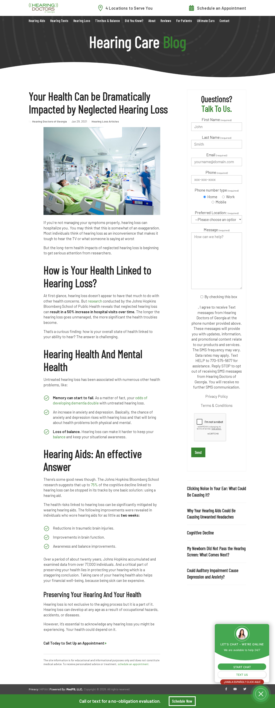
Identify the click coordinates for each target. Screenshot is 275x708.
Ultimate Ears (206, 21)
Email (216, 154)
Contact (225, 21)
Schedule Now (182, 701)
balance (59, 436)
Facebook (226, 689)
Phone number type (217, 190)
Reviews (166, 21)
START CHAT (242, 667)
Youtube (235, 689)
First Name (217, 119)
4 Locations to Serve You (129, 8)
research (95, 301)
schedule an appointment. (133, 664)
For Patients (184, 21)
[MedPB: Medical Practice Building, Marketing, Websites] (66, 689)
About (152, 21)
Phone (217, 172)
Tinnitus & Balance (107, 21)
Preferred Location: (217, 212)
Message (217, 229)
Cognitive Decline (200, 532)
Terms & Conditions (217, 405)
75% (94, 484)
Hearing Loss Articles (105, 121)
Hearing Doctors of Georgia (49, 121)
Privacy (33, 689)
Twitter (244, 689)
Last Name (216, 137)
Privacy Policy (216, 396)
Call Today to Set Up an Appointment (73, 643)
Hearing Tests (59, 21)
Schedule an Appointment (221, 8)
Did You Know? (134, 21)
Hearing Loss (81, 21)
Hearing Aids (37, 21)
